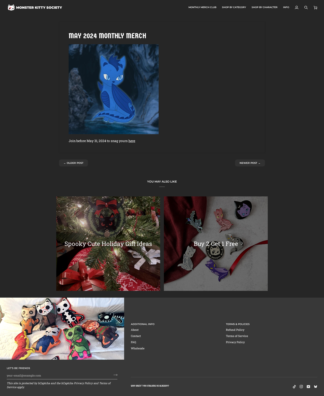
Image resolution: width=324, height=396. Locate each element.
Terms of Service (237, 336)
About (135, 330)
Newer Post (250, 162)
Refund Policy (235, 330)
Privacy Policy (83, 383)
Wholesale (138, 348)
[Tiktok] (294, 386)
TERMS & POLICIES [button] (238, 324)
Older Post (73, 162)
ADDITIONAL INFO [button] (142, 324)
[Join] (114, 375)
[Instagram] (301, 386)
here (131, 141)
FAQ (133, 342)
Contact (136, 336)
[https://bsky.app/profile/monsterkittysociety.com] (315, 386)
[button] (234, 7)
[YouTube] (308, 386)
